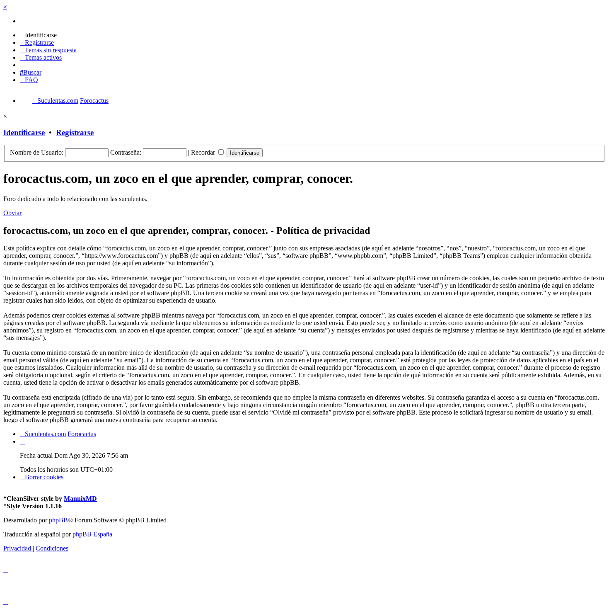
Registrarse (75, 132)
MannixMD (80, 498)
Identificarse (24, 132)
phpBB (58, 520)
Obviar (12, 212)
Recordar (204, 152)
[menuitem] (38, 35)
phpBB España (92, 534)
